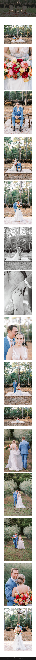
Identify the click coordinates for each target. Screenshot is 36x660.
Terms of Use (27, 658)
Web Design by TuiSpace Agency (18, 657)
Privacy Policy (22, 658)
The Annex (17, 658)
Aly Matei (22, 20)
